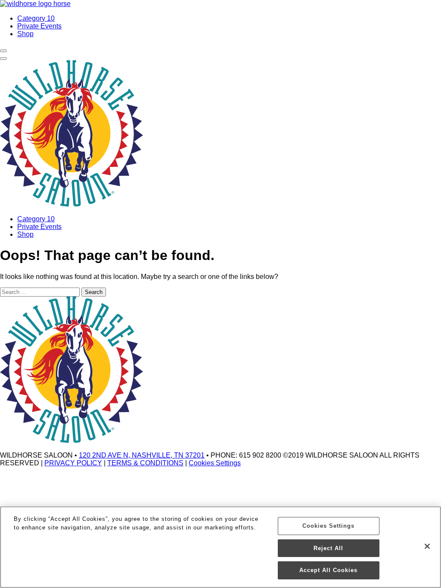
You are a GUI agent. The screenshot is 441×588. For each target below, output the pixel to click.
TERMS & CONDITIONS (145, 463)
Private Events (39, 26)
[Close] (427, 546)
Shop (25, 33)
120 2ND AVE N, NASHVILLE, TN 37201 (142, 455)
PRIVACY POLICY (73, 463)
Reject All (328, 548)
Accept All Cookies (328, 570)
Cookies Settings (215, 463)
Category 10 (36, 18)
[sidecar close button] (3, 58)
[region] (220, 547)
